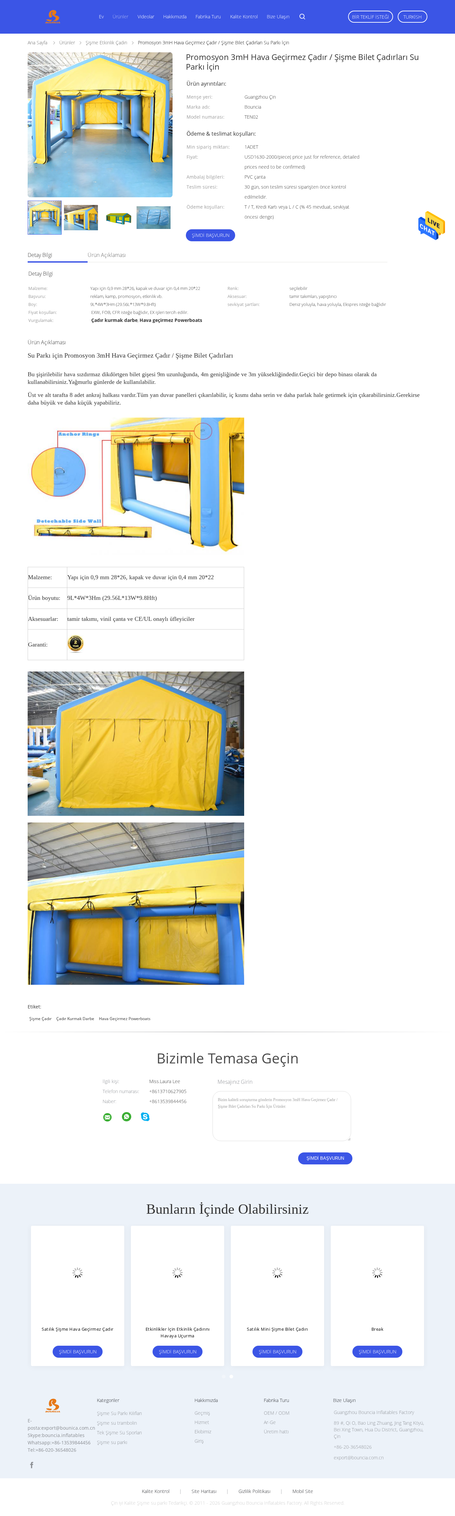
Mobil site (302, 1491)
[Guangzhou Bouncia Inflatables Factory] (112, 1118)
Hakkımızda (175, 16)
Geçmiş (202, 1413)
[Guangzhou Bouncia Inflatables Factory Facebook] (32, 1465)
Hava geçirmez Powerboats (125, 1018)
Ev (101, 16)
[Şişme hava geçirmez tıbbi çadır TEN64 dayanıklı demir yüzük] (377, 1272)
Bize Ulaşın (278, 16)
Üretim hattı (276, 1431)
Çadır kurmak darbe (75, 1018)
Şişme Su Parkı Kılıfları (119, 1413)
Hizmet (202, 1422)
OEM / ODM (276, 1413)
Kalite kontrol (244, 16)
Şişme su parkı (112, 1442)
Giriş (199, 1441)
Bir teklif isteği (370, 17)
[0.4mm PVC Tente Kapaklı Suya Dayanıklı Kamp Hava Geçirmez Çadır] (277, 1272)
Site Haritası (204, 1491)
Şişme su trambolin (117, 1423)
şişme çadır (40, 1018)
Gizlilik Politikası (254, 1491)
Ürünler (120, 16)
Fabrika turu (208, 16)
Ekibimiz (203, 1431)
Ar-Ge (270, 1422)
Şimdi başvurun (210, 235)
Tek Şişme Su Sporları (119, 1432)
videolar (146, 16)
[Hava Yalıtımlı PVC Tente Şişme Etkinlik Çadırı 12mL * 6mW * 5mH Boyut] (77, 1272)
